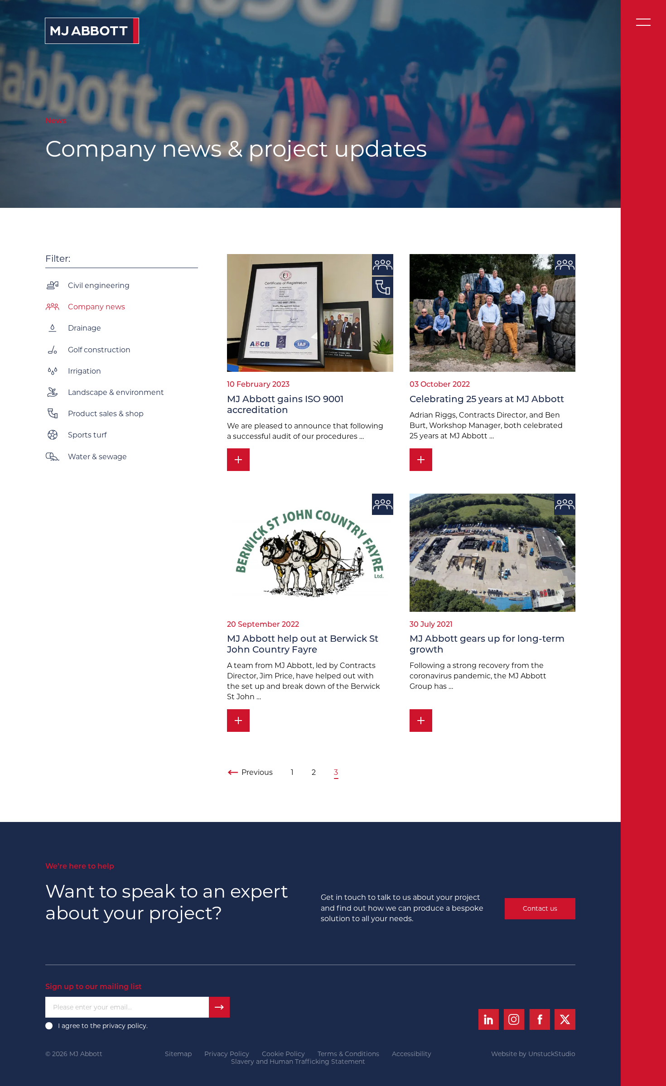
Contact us (540, 908)
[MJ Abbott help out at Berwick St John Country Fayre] (310, 553)
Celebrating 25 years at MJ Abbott (487, 399)
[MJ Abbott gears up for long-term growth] (492, 553)
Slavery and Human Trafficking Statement (298, 1062)
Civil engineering (99, 285)
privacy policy (124, 1026)
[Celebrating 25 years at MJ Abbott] (492, 313)
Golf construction (99, 349)
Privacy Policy (226, 1054)
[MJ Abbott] (92, 30)
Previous (257, 772)
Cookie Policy (283, 1054)
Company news (96, 307)
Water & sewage (97, 456)
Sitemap (178, 1054)
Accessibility (411, 1054)
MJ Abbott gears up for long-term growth (487, 645)
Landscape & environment (116, 392)
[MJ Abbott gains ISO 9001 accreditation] (310, 313)
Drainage (84, 328)
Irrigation (84, 370)
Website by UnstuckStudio (533, 1054)
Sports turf (87, 435)
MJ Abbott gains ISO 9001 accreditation (285, 405)
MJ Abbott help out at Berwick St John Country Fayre (302, 645)
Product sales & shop (106, 413)
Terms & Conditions (348, 1054)
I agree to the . (104, 1026)
